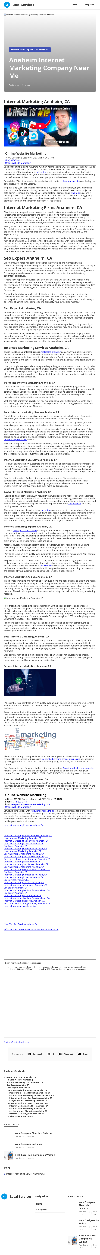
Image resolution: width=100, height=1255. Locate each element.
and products (74, 503)
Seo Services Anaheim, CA (16, 879)
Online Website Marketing (18, 162)
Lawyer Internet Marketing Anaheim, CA (28, 1100)
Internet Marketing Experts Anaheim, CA (23, 825)
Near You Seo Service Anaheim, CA (21, 924)
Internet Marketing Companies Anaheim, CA (25, 848)
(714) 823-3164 (12, 160)
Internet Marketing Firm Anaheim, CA (22, 861)
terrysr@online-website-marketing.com (30, 804)
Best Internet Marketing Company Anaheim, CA (27, 859)
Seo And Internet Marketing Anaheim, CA (24, 853)
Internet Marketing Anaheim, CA (20, 906)
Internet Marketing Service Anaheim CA (30, 49)
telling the (41, 172)
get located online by (50, 351)
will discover (46, 565)
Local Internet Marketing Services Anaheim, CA (31, 1095)
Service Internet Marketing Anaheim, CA (28, 1111)
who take (75, 192)
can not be (46, 510)
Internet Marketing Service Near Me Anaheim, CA (28, 835)
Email (85, 1054)
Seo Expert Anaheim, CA (15, 846)
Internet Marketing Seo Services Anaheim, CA (26, 840)
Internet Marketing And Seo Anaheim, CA (24, 882)
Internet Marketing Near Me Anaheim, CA (24, 900)
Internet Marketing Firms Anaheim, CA (22, 895)
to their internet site (70, 181)
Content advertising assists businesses (61, 759)
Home (74, 4)
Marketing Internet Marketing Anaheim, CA (29, 1093)
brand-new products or (15, 439)
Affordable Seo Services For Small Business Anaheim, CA (31, 929)
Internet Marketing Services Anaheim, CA (27, 1090)
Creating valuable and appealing (79, 768)
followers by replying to (42, 810)
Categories (89, 4)
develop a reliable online (25, 530)
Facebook (37, 1054)
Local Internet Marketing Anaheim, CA (22, 838)
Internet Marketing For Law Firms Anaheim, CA (27, 869)
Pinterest (68, 1054)
